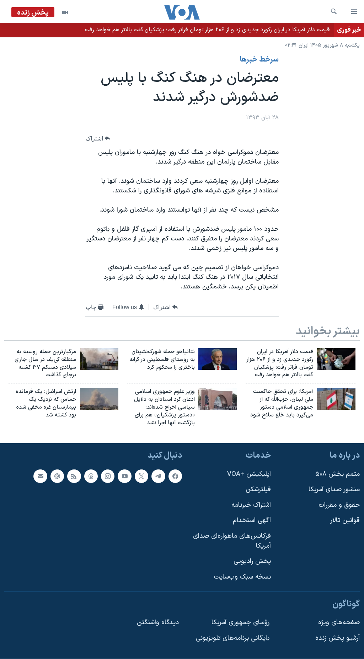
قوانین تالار (345, 521)
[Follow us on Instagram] (107, 476)
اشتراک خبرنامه (251, 505)
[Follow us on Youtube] (124, 476)
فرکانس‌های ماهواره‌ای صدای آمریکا (232, 541)
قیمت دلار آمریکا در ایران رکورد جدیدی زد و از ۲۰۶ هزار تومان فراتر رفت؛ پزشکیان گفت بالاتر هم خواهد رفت (207, 30)
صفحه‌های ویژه (339, 623)
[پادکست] (57, 476)
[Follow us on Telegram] (158, 476)
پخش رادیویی (252, 562)
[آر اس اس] (74, 476)
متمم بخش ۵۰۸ (337, 474)
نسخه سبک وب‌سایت (242, 577)
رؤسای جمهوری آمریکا (240, 623)
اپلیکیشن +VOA (249, 474)
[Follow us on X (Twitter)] (141, 476)
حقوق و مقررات (339, 505)
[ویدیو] (65, 12)
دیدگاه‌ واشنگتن (158, 623)
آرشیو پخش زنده (337, 638)
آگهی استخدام (252, 521)
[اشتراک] (40, 476)
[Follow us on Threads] (91, 476)
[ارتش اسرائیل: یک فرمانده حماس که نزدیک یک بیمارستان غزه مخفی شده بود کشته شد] (99, 399)
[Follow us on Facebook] (175, 476)
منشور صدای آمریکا (334, 490)
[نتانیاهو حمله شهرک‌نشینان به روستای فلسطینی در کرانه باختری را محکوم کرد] (217, 359)
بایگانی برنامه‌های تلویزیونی (232, 638)
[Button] (98, 138)
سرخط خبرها (259, 59)
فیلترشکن (258, 490)
